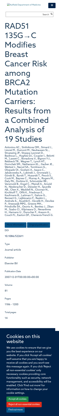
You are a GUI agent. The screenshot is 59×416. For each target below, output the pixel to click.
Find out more (15, 410)
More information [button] (15, 225)
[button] (52, 5)
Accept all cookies (17, 399)
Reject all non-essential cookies (24, 404)
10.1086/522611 (14, 236)
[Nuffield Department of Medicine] (25, 3)
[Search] (51, 14)
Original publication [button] (38, 225)
